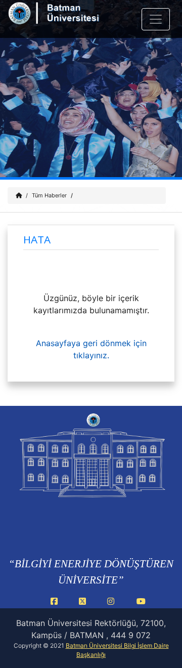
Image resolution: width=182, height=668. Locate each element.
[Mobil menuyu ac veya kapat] (156, 19)
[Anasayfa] (19, 195)
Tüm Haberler (49, 195)
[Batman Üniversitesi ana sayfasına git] (67, 19)
